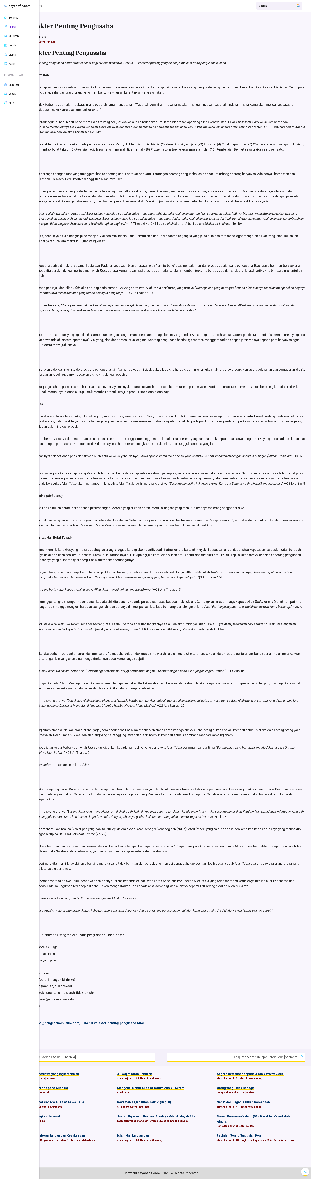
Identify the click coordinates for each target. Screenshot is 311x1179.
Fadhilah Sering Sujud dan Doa (239, 1135)
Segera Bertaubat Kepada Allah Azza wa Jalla (250, 1074)
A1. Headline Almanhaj (149, 1078)
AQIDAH (250, 1126)
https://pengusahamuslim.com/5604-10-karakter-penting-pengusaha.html (89, 1023)
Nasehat (51, 1078)
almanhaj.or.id (125, 1078)
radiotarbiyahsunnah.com (132, 1120)
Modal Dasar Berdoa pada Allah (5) (42, 1088)
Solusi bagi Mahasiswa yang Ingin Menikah (48, 1074)
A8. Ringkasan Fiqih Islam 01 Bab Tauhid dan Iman (65, 1140)
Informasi (144, 1106)
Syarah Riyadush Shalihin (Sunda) (170, 1120)
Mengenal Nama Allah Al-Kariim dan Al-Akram (150, 1088)
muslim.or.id (41, 1092)
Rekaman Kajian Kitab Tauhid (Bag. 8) (144, 1102)
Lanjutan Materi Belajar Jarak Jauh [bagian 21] (267, 1057)
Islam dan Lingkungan (133, 1135)
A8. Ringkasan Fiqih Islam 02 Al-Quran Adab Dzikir (265, 1140)
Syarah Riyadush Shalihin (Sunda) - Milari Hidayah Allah (157, 1116)
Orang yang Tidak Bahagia (235, 1088)
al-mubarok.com (127, 1106)
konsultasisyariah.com (230, 1126)
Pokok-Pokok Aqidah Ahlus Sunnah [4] (49, 1057)
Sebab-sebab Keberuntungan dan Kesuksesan (51, 1135)
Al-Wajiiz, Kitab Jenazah (134, 1074)
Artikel (51, 41)
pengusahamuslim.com (231, 1092)
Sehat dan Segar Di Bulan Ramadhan (243, 1102)
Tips (42, 1120)
